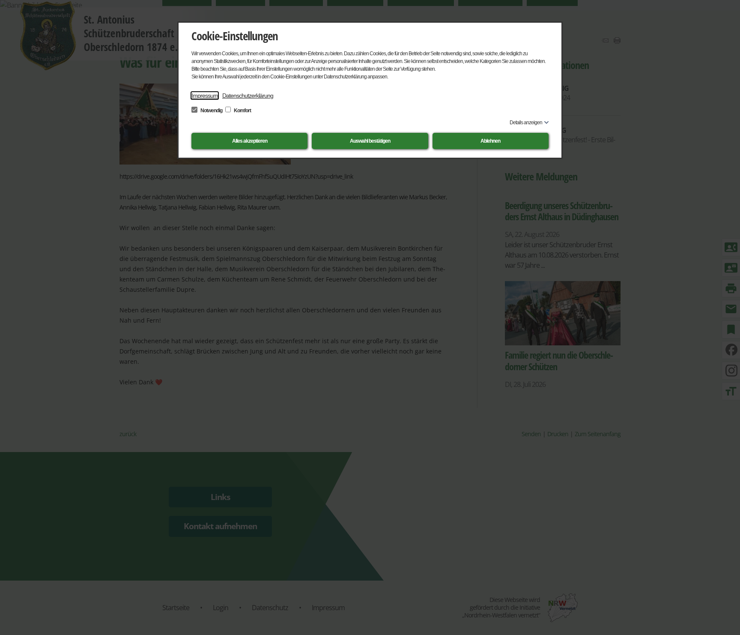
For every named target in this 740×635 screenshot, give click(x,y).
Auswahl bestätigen (370, 141)
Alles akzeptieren (249, 141)
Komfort (242, 111)
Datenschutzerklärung (247, 95)
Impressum (204, 95)
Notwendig (211, 111)
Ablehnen (490, 141)
